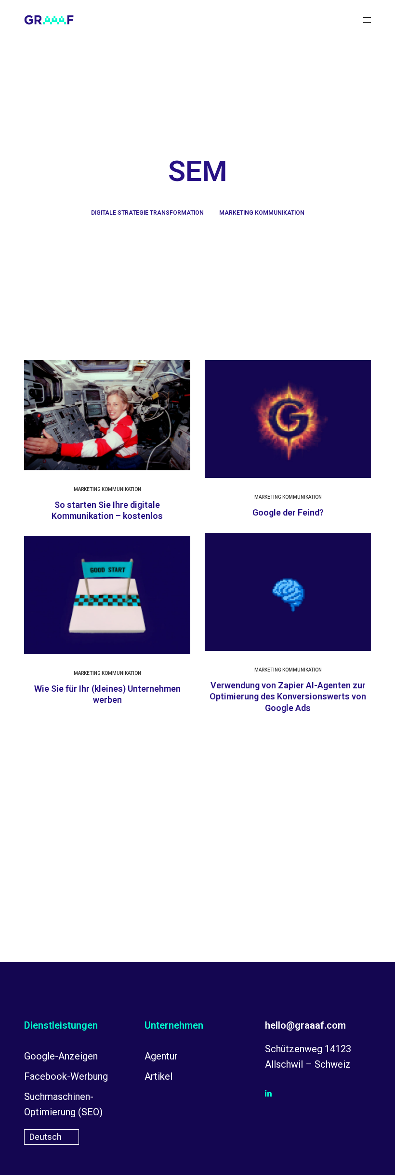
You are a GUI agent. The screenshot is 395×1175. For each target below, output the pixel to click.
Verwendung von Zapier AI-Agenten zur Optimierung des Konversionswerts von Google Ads (288, 696)
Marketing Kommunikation (261, 212)
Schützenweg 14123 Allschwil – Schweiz (308, 1056)
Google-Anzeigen (61, 1056)
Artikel (158, 1076)
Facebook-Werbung (66, 1076)
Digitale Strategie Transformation (147, 212)
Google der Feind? (288, 512)
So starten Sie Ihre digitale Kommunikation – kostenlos (107, 510)
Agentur (161, 1056)
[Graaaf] (49, 20)
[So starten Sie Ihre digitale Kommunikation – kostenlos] (107, 415)
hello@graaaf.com (305, 1025)
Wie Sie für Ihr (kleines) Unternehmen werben (107, 694)
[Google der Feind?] (288, 419)
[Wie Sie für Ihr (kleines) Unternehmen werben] (107, 595)
